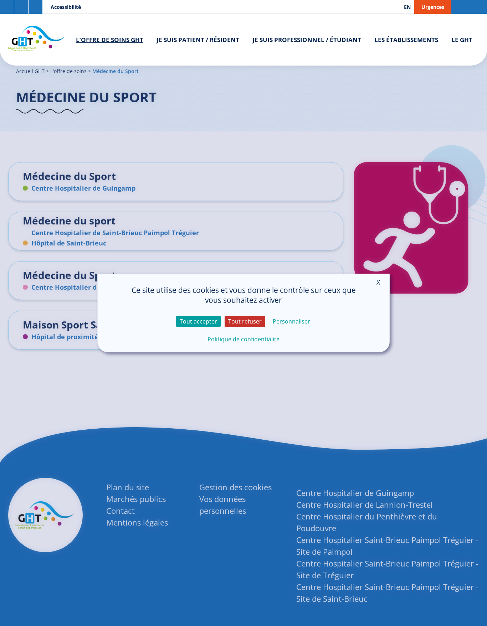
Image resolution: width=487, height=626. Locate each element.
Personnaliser (291, 321)
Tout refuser (245, 321)
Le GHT (461, 40)
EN (407, 7)
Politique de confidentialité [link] (243, 339)
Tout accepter (198, 321)
